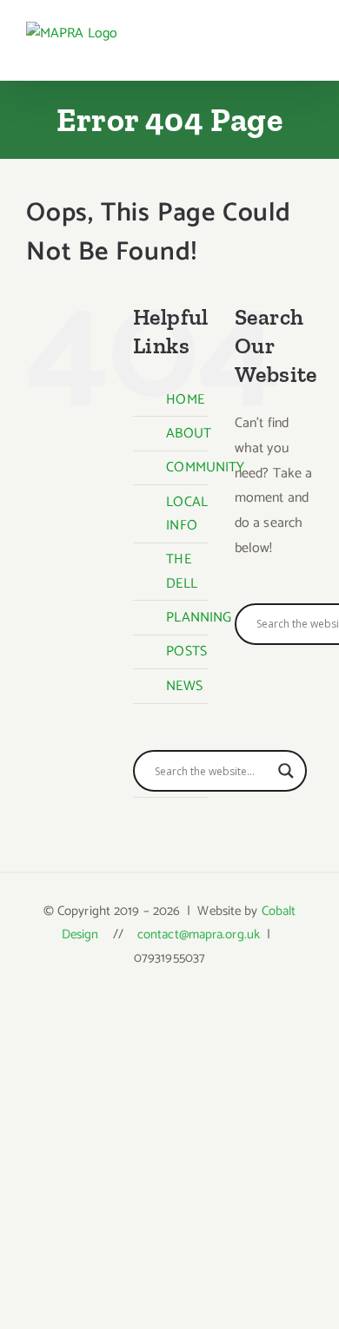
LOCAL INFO (187, 513)
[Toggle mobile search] (275, 50)
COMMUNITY (205, 467)
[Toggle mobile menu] (306, 50)
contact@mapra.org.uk (198, 934)
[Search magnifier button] (286, 771)
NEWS (184, 686)
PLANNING (198, 617)
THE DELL (181, 571)
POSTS (186, 651)
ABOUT (188, 433)
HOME (184, 399)
